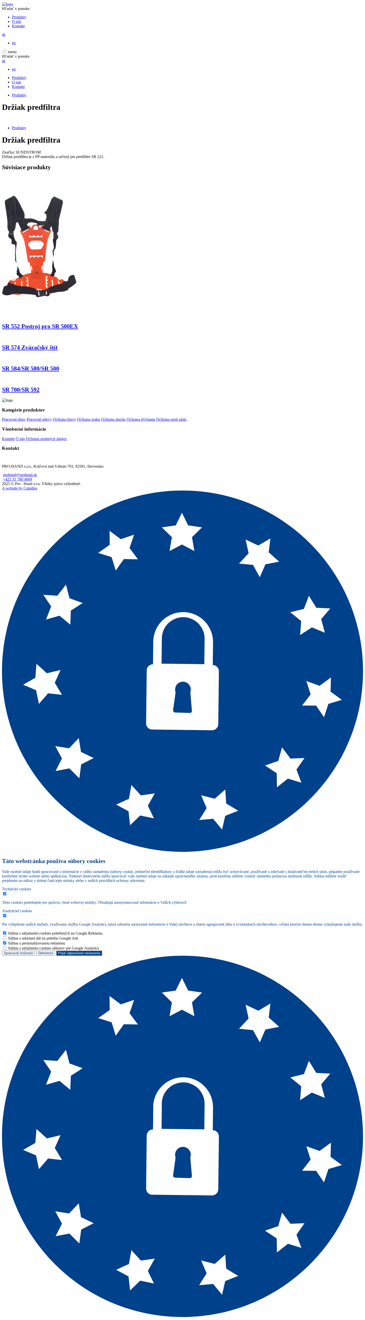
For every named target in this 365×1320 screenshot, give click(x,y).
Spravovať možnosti (18, 953)
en (14, 43)
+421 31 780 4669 (17, 479)
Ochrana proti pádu (171, 419)
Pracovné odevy (39, 419)
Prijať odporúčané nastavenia (79, 953)
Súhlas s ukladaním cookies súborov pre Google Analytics (53, 948)
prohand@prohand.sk (20, 475)
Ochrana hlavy (64, 419)
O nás (16, 21)
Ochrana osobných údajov (46, 439)
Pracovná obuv (14, 419)
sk (3, 34)
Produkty (19, 17)
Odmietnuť (45, 953)
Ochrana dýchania (141, 419)
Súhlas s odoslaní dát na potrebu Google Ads (43, 938)
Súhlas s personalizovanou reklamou (36, 943)
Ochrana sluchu (113, 419)
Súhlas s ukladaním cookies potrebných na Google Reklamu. (55, 933)
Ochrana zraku (88, 419)
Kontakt (18, 26)
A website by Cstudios (19, 488)
